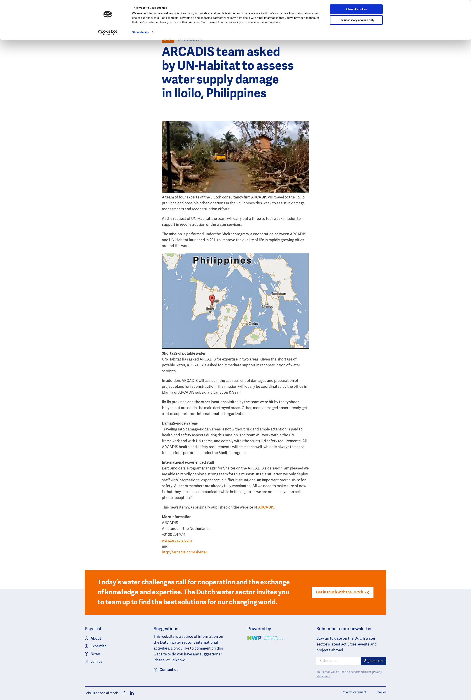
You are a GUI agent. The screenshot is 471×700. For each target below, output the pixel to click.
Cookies (381, 692)
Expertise (99, 646)
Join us (96, 662)
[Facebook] (124, 693)
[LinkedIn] (131, 693)
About (96, 639)
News (95, 654)
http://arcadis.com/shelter (184, 552)
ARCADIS (266, 507)
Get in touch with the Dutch (339, 592)
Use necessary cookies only (356, 20)
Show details (140, 32)
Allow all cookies (356, 9)
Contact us (169, 670)
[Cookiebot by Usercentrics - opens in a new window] (108, 32)
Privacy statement (354, 692)
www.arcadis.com (177, 541)
